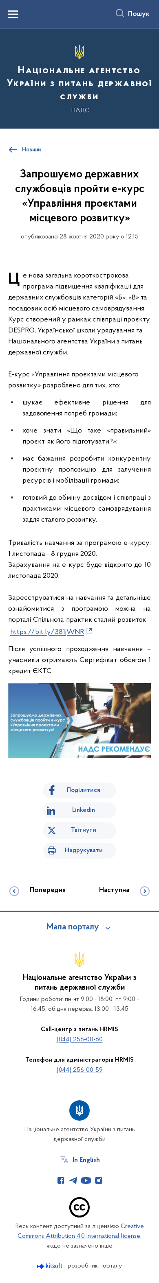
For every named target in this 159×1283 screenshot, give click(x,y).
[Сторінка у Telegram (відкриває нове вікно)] (73, 1180)
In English (86, 1160)
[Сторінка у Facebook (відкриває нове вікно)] (61, 1180)
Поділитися (83, 790)
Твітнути (83, 830)
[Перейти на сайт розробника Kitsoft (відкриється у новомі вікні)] (50, 1266)
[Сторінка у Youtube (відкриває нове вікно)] (86, 1180)
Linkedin (83, 810)
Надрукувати (84, 850)
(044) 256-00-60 (80, 1039)
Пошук (139, 14)
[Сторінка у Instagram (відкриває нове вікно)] (99, 1180)
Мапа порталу (72, 927)
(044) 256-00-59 (80, 1070)
